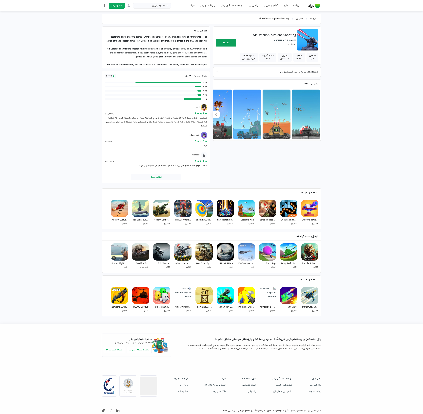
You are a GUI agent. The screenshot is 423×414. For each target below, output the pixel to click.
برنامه (296, 6)
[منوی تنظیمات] (105, 5)
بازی (286, 6)
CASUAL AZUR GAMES (285, 40)
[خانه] (314, 5)
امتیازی (299, 19)
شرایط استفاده (249, 378)
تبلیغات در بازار (208, 5)
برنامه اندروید (314, 391)
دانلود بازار (117, 5)
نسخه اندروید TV (114, 350)
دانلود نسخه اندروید (139, 350)
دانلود (226, 43)
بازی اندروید (315, 385)
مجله (192, 5)
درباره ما (184, 385)
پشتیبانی (253, 5)
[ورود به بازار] (129, 6)
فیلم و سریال (271, 5)
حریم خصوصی (249, 385)
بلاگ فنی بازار (219, 391)
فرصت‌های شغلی (284, 385)
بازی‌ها (313, 19)
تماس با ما (182, 391)
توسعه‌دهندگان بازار (232, 5)
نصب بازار (316, 378)
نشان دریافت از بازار (282, 391)
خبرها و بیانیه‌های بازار (215, 385)
